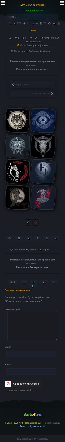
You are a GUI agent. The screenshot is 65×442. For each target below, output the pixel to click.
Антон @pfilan (51, 37)
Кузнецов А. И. (37, 426)
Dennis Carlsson (41, 93)
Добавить (33, 51)
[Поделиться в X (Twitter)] (56, 238)
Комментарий (12, 309)
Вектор (30, 45)
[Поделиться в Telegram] (19, 238)
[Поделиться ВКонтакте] (28, 238)
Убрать (46, 51)
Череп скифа (22, 84)
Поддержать (35, 41)
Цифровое (42, 45)
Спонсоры (19, 51)
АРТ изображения (32, 5)
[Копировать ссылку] (9, 238)
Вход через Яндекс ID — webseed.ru (32, 439)
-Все (22, 45)
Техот (23, 426)
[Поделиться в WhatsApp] (47, 238)
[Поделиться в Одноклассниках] (38, 238)
